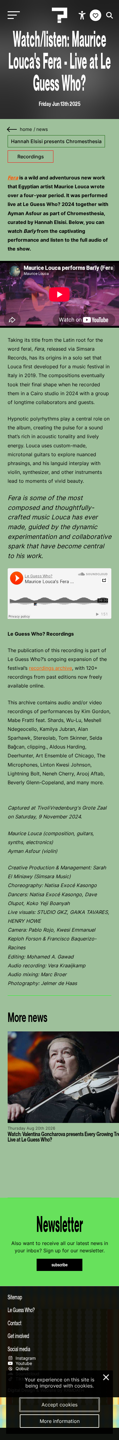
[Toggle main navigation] (12, 15)
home (26, 129)
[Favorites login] (95, 15)
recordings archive (50, 668)
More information (60, 1421)
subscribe (60, 1264)
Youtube (23, 1363)
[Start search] (108, 15)
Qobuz (21, 1368)
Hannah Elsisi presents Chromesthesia (56, 141)
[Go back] (12, 129)
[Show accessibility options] (83, 15)
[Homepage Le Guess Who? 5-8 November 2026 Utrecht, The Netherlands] (59, 15)
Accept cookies (59, 1405)
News (42, 129)
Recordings (30, 156)
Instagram (25, 1358)
